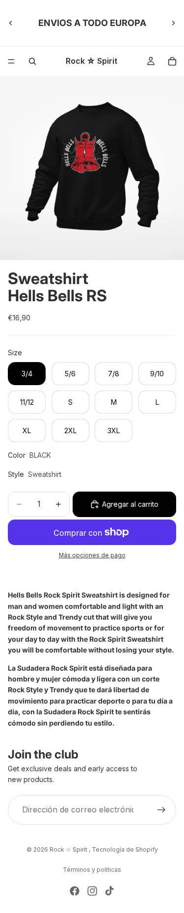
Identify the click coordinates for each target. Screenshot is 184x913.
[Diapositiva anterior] (11, 23)
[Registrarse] (161, 810)
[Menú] (11, 61)
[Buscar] (32, 61)
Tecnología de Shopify (125, 849)
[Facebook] (74, 891)
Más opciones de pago (92, 555)
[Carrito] (172, 61)
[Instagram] (92, 891)
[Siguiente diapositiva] (173, 23)
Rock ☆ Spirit (69, 849)
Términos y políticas (92, 869)
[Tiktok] (109, 891)
